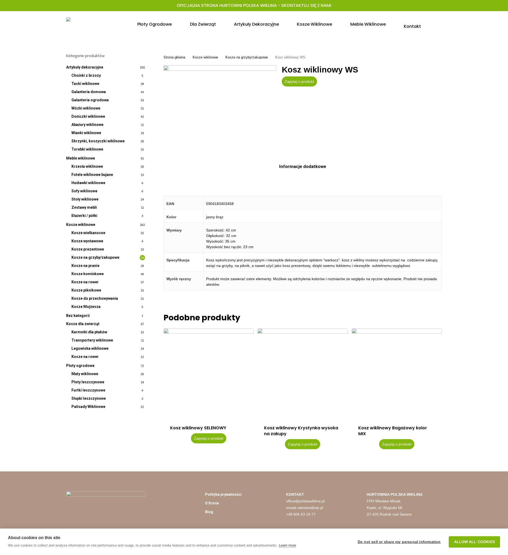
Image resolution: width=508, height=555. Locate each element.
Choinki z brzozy (86, 75)
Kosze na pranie (85, 265)
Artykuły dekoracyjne (84, 67)
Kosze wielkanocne (88, 233)
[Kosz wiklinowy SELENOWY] (209, 373)
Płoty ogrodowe (80, 365)
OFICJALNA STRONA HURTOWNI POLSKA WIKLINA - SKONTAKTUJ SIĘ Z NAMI (254, 5)
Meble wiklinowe (80, 158)
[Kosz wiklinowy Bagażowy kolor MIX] (397, 373)
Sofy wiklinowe (84, 191)
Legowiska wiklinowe (89, 348)
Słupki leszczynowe (88, 398)
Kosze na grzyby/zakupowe (95, 257)
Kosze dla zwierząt (82, 324)
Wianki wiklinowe (86, 133)
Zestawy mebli (84, 207)
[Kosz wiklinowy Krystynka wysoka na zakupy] (302, 373)
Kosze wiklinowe (80, 224)
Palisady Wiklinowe (88, 406)
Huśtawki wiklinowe (88, 183)
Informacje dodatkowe (302, 166)
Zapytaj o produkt (299, 81)
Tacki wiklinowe (85, 83)
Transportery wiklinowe (92, 340)
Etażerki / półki (84, 215)
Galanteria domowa (88, 92)
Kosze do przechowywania (94, 298)
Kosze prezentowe (87, 249)
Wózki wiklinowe (85, 108)
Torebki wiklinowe (87, 149)
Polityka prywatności (223, 494)
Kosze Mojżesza (86, 306)
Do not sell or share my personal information (399, 542)
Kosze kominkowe (87, 274)
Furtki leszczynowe (88, 390)
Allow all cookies (474, 542)
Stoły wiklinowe (84, 199)
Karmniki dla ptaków (89, 332)
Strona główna (174, 57)
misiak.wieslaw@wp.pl (304, 508)
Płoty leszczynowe (87, 382)
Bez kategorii (78, 315)
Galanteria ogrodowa (90, 100)
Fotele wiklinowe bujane (92, 174)
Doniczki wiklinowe (88, 116)
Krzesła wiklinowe (87, 166)
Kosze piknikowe (86, 290)
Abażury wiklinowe (87, 124)
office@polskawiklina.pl (305, 501)
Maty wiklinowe (84, 374)
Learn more (287, 545)
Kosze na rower (85, 282)
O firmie (212, 503)
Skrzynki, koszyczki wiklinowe (98, 141)
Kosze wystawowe (87, 241)
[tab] (303, 166)
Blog (209, 512)
